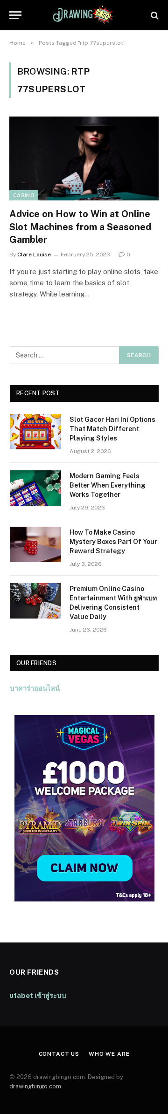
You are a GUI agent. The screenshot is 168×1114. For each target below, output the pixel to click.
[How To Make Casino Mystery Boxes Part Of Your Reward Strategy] (35, 544)
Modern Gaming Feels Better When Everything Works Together (108, 485)
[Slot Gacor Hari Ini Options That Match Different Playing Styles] (35, 431)
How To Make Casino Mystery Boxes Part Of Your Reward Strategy (113, 542)
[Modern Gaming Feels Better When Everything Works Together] (35, 488)
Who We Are (109, 1054)
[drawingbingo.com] (84, 15)
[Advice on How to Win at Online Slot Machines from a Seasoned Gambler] (84, 158)
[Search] (154, 15)
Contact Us (59, 1054)
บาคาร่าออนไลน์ (35, 688)
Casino (24, 195)
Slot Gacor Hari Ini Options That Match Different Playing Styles (112, 429)
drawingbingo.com (35, 1086)
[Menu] (15, 15)
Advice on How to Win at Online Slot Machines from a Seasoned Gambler (80, 226)
